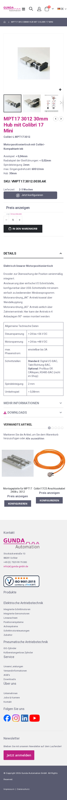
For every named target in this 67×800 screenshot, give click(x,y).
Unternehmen (11, 693)
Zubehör (8, 635)
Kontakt (8, 702)
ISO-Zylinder (10, 648)
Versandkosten (16, 214)
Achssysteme (11, 626)
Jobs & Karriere (12, 697)
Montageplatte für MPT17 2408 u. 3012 (17, 490)
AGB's (7, 675)
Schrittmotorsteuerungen (17, 630)
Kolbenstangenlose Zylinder (18, 652)
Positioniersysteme (13, 622)
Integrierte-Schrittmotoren (17, 609)
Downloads (10, 679)
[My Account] (39, 9)
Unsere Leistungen (13, 666)
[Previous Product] (55, 118)
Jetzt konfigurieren (32, 195)
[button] (60, 90)
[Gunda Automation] (11, 9)
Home (5, 22)
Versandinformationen (15, 670)
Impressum (9, 789)
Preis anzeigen (18, 207)
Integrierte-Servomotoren (17, 613)
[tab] (33, 253)
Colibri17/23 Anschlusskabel (49, 488)
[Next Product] (60, 118)
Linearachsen (11, 618)
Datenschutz (23, 789)
